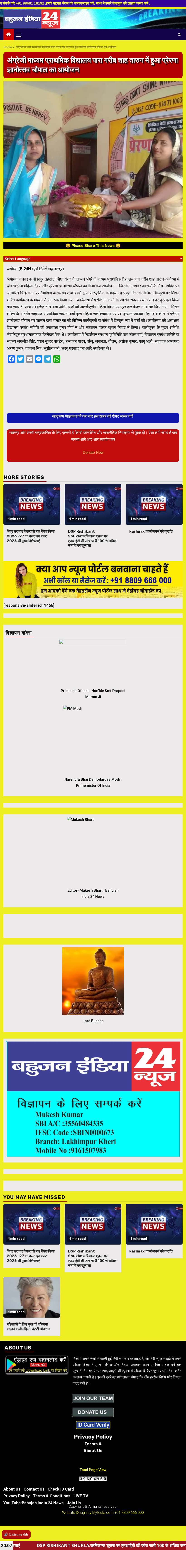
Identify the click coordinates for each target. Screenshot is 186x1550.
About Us (11, 1489)
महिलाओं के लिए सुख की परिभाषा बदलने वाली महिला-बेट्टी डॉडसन (28, 1326)
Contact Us (34, 1489)
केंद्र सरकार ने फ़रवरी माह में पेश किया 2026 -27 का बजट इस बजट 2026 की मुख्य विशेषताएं (31, 536)
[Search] (179, 34)
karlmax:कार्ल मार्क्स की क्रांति (151, 531)
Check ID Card (61, 1489)
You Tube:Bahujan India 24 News (33, 1502)
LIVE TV (80, 1495)
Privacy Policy (16, 1495)
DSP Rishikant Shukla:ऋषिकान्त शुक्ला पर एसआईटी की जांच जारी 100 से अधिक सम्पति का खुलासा (92, 538)
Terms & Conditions (51, 1495)
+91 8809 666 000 (129, 1512)
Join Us (74, 1502)
